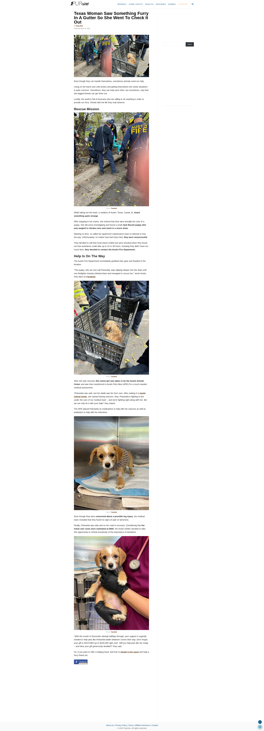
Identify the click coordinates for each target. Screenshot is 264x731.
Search (190, 44)
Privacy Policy (121, 725)
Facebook (114, 208)
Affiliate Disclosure (142, 725)
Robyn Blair (79, 26)
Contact (155, 725)
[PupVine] (89, 4)
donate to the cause (130, 652)
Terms (130, 725)
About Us (110, 725)
